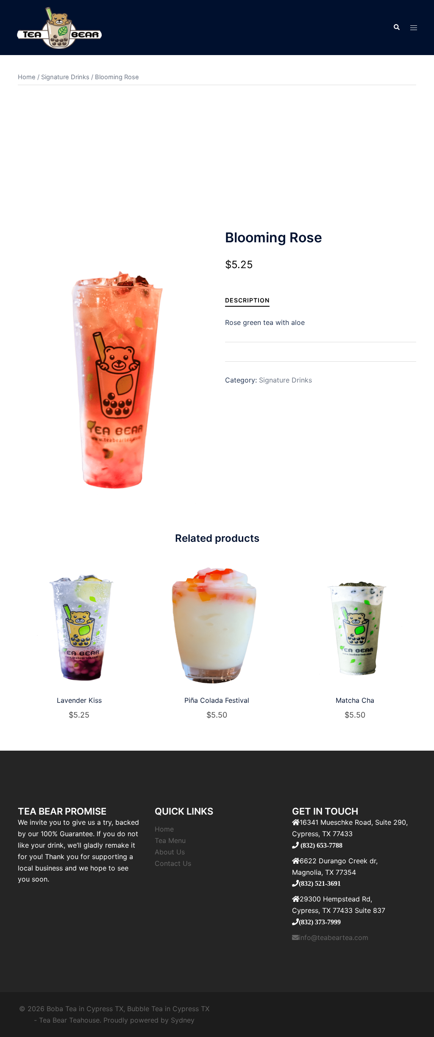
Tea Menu (170, 840)
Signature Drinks (65, 77)
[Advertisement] (217, 157)
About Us (170, 852)
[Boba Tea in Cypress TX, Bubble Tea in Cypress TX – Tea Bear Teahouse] (59, 26)
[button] (396, 27)
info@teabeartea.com (333, 937)
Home (27, 77)
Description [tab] (247, 300)
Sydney (183, 1020)
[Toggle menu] (413, 27)
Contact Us (173, 863)
